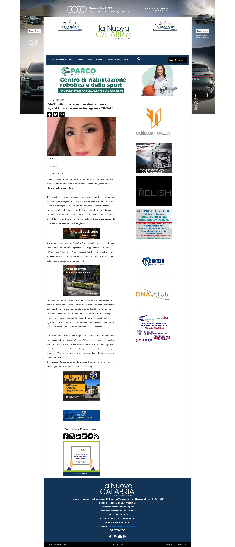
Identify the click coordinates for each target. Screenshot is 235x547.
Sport (117, 60)
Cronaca (72, 60)
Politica (81, 60)
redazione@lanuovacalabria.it (123, 526)
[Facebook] (110, 537)
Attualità (98, 60)
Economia (108, 60)
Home (52, 60)
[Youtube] (120, 537)
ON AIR (180, 60)
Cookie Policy (169, 544)
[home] (113, 31)
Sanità (89, 60)
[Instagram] (115, 537)
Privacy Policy (181, 544)
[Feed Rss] (124, 537)
